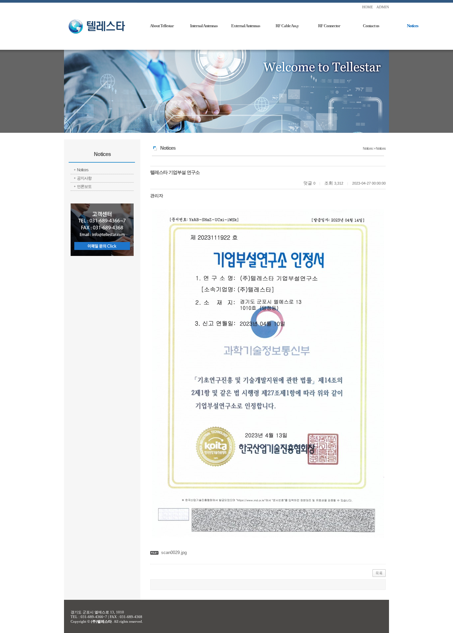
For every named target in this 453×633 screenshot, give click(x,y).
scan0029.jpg (174, 552)
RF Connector (329, 25)
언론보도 (84, 186)
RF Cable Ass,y (287, 25)
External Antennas (245, 25)
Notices (412, 25)
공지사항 (84, 178)
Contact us (371, 25)
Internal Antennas (204, 25)
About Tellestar (162, 25)
